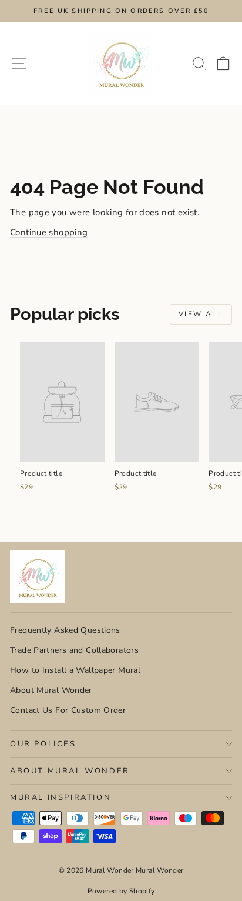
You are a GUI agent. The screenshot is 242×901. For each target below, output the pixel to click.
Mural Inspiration (60, 797)
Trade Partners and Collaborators (74, 650)
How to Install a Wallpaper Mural (75, 670)
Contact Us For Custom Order (68, 710)
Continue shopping (49, 232)
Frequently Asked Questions (65, 630)
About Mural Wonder (51, 690)
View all (201, 314)
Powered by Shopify (121, 891)
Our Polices (43, 744)
